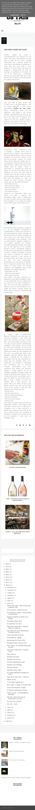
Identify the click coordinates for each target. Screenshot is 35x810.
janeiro (9, 718)
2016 (7, 585)
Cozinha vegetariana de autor (16, 662)
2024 (7, 564)
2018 (7, 580)
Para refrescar (11, 654)
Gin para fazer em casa (14, 623)
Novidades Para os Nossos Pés (17, 643)
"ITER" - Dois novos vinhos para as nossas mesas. (17, 499)
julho (9, 600)
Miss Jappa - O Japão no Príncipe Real (19, 685)
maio (9, 707)
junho (9, 603)
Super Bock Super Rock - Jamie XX (18, 677)
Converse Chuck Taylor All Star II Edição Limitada (16, 777)
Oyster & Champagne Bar (17, 467)
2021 (7, 572)
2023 (7, 566)
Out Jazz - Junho (12, 704)
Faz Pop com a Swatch (14, 701)
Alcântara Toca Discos (14, 659)
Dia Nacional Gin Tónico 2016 (16, 640)
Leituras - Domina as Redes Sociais (19, 742)
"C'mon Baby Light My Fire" (15, 682)
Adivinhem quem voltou (14, 670)
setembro (10, 595)
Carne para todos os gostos (15, 635)
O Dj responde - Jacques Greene (17, 610)
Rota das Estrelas (12, 667)
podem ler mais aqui (22, 108)
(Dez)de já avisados (13, 657)
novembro (10, 590)
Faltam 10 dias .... (12, 679)
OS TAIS (16, 808)
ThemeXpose (30, 808)
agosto (9, 598)
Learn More (14, 15)
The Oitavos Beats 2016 (14, 621)
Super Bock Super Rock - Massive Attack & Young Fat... (17, 627)
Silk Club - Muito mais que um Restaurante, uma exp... (16, 697)
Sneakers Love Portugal (14, 664)
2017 (7, 582)
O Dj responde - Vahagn (14, 637)
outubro (9, 593)
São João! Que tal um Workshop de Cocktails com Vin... (18, 631)
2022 (7, 569)
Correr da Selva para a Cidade (16, 687)
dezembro (10, 587)
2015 (7, 721)
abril (8, 710)
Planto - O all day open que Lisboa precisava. (17, 532)
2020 (7, 574)
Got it (23, 15)
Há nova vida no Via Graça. (17, 760)
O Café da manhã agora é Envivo (17, 690)
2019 (7, 577)
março (9, 712)
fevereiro (10, 715)
